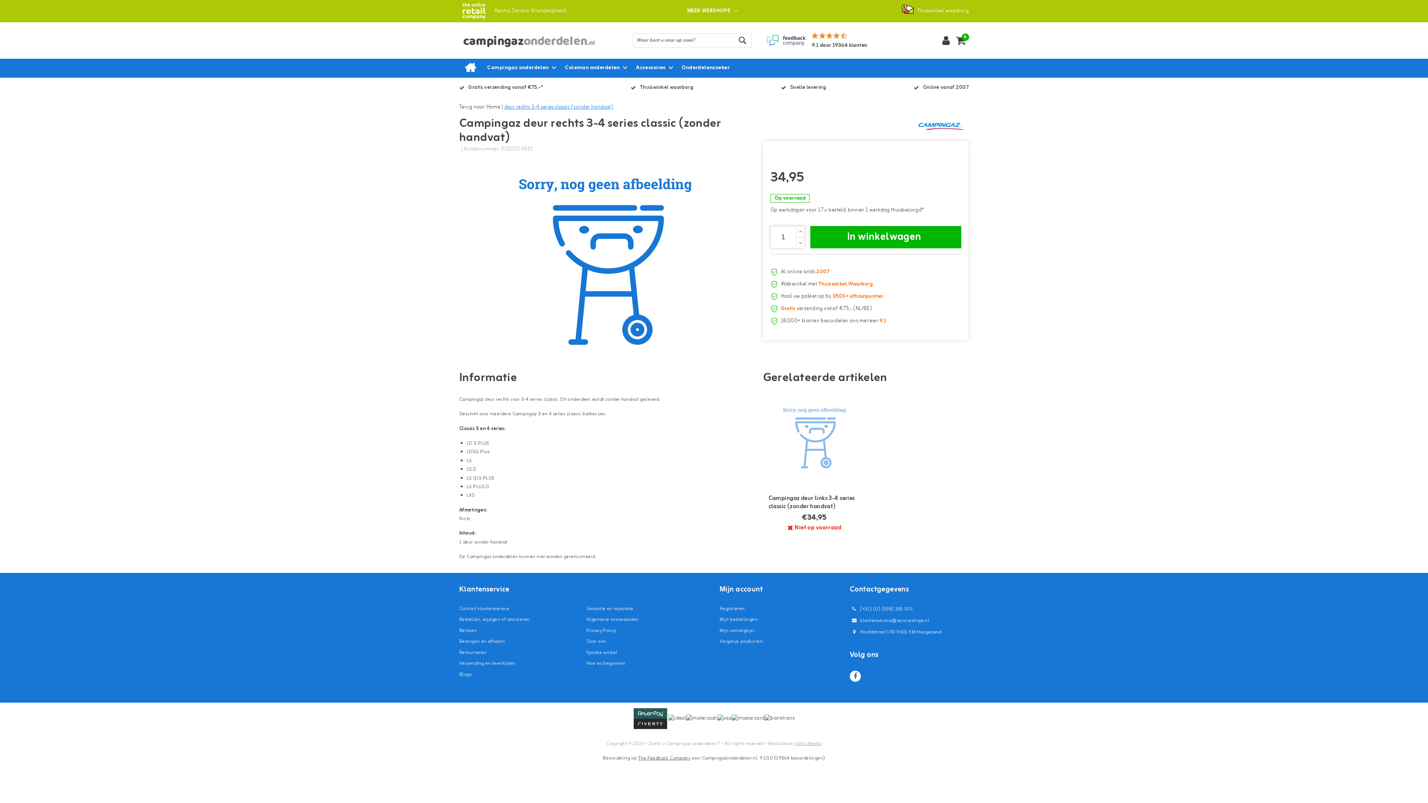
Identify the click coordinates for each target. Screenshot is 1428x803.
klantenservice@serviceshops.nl (894, 621)
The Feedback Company (664, 758)
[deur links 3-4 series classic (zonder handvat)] (815, 438)
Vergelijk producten (741, 641)
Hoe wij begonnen (606, 663)
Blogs (465, 674)
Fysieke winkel (602, 653)
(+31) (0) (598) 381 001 (886, 609)
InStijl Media (807, 744)
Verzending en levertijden (487, 663)
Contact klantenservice (484, 609)
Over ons (595, 641)
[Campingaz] (941, 126)
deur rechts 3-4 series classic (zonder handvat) (559, 107)
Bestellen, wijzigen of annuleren (494, 619)
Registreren (732, 609)
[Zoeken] (743, 40)
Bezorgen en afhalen (482, 641)
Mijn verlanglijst (737, 631)
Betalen (468, 631)
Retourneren (473, 653)
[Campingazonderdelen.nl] (474, 11)
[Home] (470, 68)
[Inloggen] (946, 40)
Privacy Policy (601, 631)
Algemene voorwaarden (612, 619)
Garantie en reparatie (610, 609)
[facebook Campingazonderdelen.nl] (855, 676)
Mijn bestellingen (739, 619)
